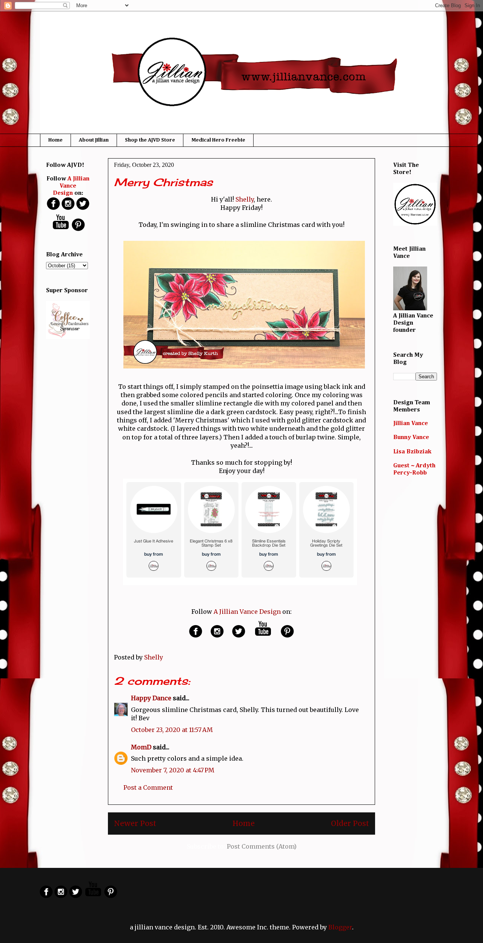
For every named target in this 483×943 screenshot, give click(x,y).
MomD (141, 747)
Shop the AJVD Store (150, 140)
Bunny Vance (411, 438)
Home (55, 140)
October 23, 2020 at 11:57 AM (172, 729)
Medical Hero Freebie (218, 140)
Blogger (340, 927)
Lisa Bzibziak (412, 452)
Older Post (350, 823)
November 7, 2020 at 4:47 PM (172, 770)
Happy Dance (151, 698)
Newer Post (135, 823)
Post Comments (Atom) (262, 846)
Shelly (244, 199)
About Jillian (94, 140)
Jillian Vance (410, 424)
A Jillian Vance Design (247, 611)
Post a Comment (148, 787)
